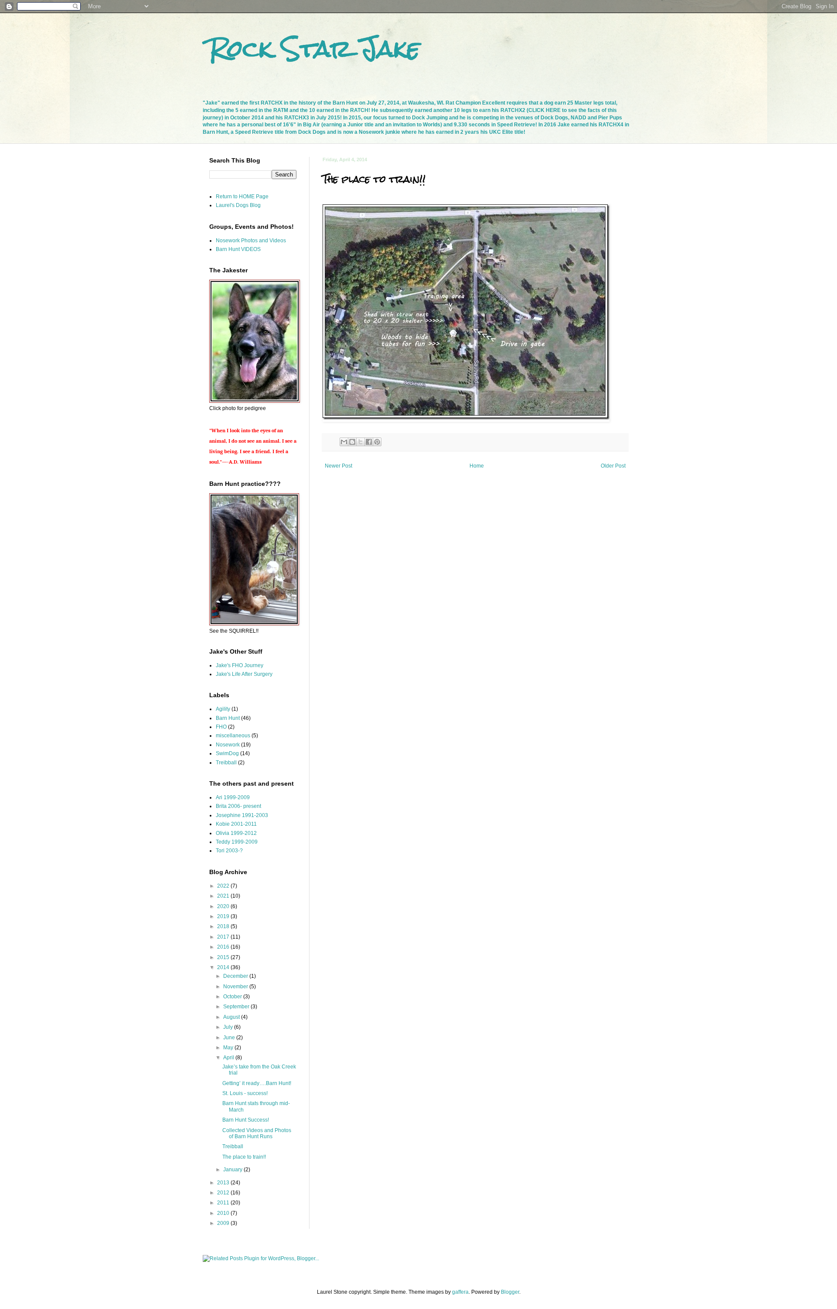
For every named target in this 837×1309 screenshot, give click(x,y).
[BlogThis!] (352, 441)
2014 (224, 967)
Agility (223, 709)
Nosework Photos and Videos (251, 240)
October (233, 997)
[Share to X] (360, 441)
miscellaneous (233, 735)
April (229, 1058)
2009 (224, 1223)
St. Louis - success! (245, 1093)
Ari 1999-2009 (233, 797)
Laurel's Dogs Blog (238, 205)
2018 (224, 926)
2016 (224, 947)
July (228, 1027)
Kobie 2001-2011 (236, 824)
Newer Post (338, 466)
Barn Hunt (228, 718)
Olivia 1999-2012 (236, 833)
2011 (224, 1203)
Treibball (226, 763)
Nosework (228, 745)
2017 (224, 937)
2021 (224, 896)
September (237, 1007)
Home (477, 466)
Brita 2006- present (238, 806)
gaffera (460, 1292)
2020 (224, 906)
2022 (224, 886)
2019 (224, 916)
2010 (224, 1213)
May (229, 1047)
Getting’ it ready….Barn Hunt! (256, 1083)
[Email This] (344, 441)
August (232, 1017)
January (233, 1170)
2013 (224, 1183)
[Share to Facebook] (368, 441)
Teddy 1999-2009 (237, 842)
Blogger (510, 1292)
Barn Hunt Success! (245, 1120)
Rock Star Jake (314, 48)
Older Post (613, 466)
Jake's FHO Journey (239, 665)
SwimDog (227, 753)
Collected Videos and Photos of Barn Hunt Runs (256, 1133)
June (229, 1037)
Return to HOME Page (242, 196)
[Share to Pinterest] (377, 441)
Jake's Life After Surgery (244, 674)
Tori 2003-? (229, 851)
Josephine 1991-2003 (242, 815)
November (236, 986)
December (236, 976)
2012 (224, 1193)
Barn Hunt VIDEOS (238, 249)
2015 (224, 957)
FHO (221, 727)
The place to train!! (244, 1157)
